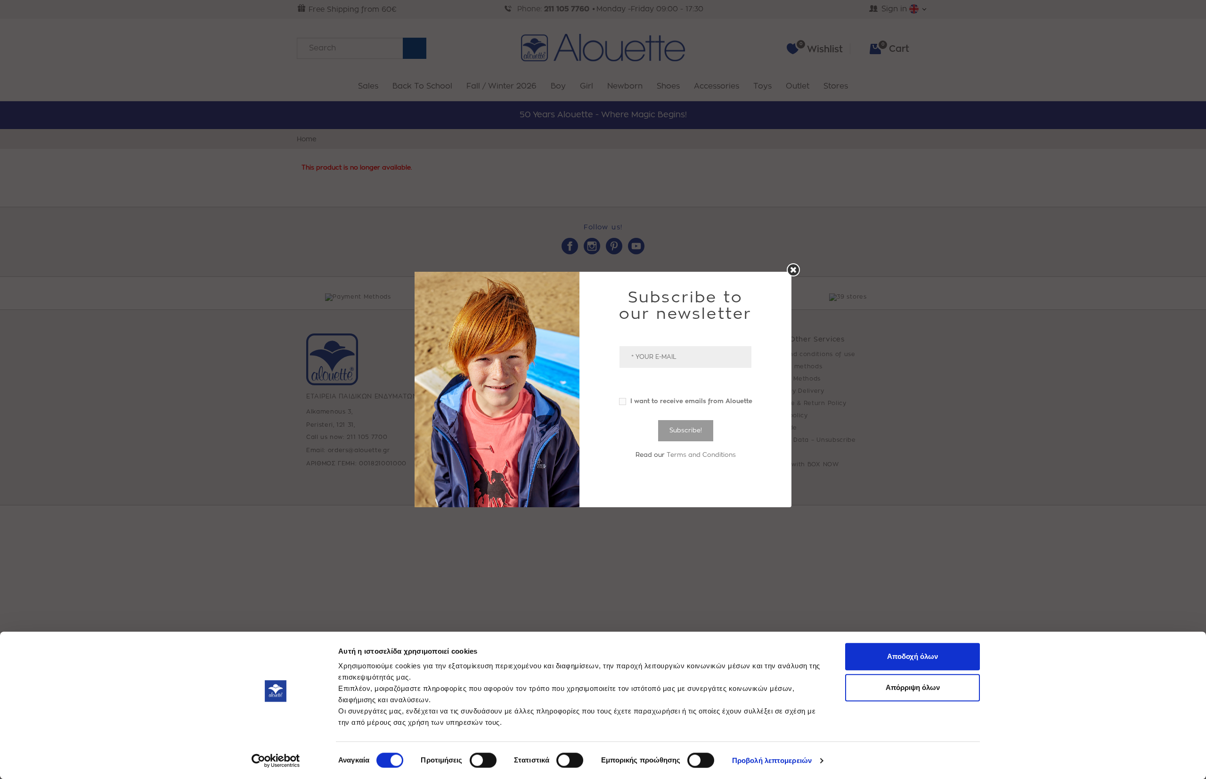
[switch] (483, 760)
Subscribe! (685, 430)
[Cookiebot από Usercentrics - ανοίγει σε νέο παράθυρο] (276, 761)
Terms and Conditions (701, 455)
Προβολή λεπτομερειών (772, 760)
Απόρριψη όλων (913, 687)
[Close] (793, 269)
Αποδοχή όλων (912, 656)
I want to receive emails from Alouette (690, 401)
